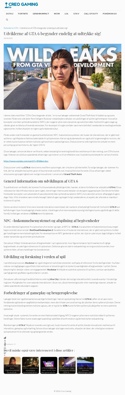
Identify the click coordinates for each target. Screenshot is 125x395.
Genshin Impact (41, 13)
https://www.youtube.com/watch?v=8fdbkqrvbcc (26, 161)
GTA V (76, 13)
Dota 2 (9, 13)
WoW (57, 13)
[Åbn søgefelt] (7, 20)
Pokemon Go (110, 13)
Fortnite (23, 13)
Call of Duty (91, 13)
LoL (66, 13)
